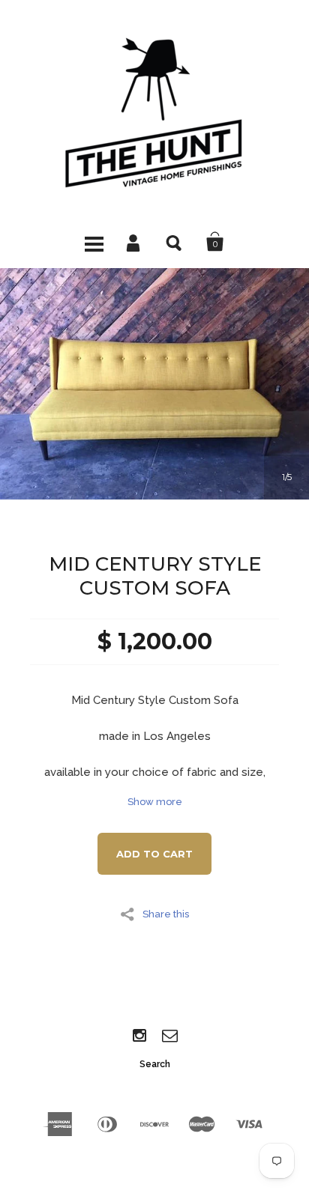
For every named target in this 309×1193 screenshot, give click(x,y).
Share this (165, 913)
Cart (215, 241)
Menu (93, 241)
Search (174, 241)
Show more (155, 802)
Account (134, 241)
